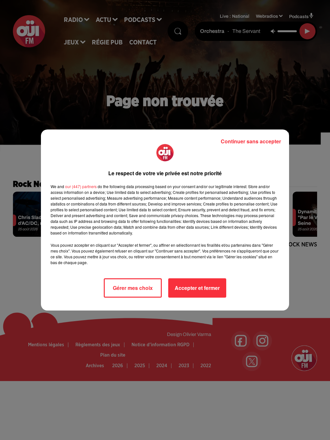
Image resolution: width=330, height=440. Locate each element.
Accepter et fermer (197, 288)
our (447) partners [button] (81, 186)
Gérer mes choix (133, 288)
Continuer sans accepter (251, 141)
